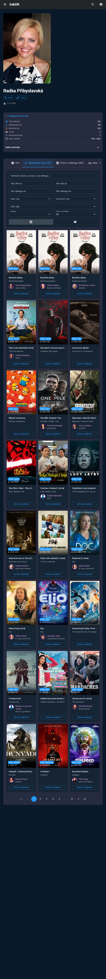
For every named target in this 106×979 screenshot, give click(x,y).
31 (72, 799)
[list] (75, 222)
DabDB (14, 4)
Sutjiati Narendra (54, 495)
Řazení (13, 211)
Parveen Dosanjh (54, 425)
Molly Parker (84, 566)
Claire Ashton (53, 285)
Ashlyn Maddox (22, 355)
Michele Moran (85, 706)
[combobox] (30, 199)
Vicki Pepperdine (23, 285)
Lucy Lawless (85, 425)
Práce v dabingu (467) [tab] (72, 163)
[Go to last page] (85, 799)
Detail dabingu (21, 294)
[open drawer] (5, 4)
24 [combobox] (57, 214)
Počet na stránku (62, 211)
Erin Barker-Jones (87, 285)
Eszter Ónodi (21, 779)
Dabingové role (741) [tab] (40, 163)
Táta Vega (83, 779)
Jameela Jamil (53, 636)
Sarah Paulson (21, 566)
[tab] (15, 163)
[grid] (31, 222)
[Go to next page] (78, 799)
